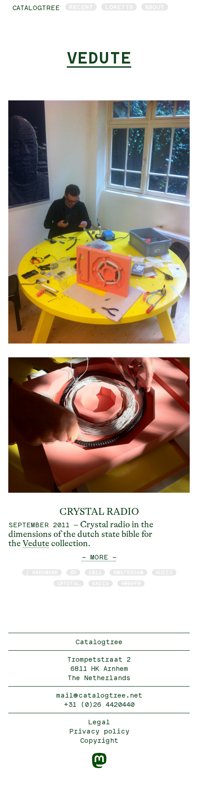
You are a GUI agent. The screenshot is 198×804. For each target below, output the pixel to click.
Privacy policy (99, 731)
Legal (99, 722)
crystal (68, 583)
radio (100, 583)
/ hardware (42, 572)
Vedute (36, 543)
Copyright (99, 740)
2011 (94, 572)
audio (164, 572)
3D (73, 572)
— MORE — (99, 557)
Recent (81, 7)
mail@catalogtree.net (99, 695)
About (154, 7)
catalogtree (36, 8)
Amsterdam (128, 572)
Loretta (119, 7)
